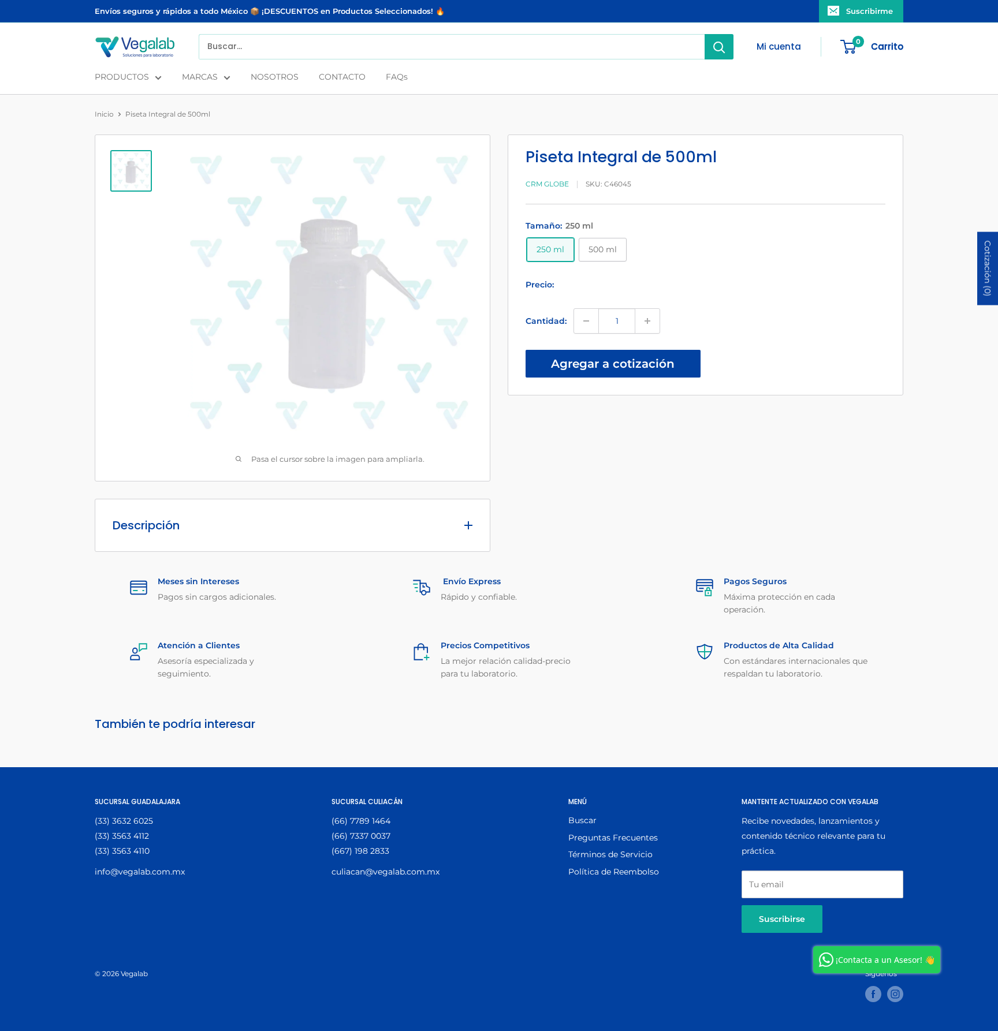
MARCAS (200, 77)
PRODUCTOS (122, 77)
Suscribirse (782, 919)
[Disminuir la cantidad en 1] (586, 321)
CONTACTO (342, 77)
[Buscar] (719, 46)
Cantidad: (546, 321)
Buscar (582, 820)
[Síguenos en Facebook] (873, 994)
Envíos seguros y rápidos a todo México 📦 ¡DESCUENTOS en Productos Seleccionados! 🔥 (270, 11)
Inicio (104, 114)
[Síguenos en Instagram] (895, 994)
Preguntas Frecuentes (613, 837)
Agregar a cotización (613, 364)
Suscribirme (869, 11)
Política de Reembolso (613, 871)
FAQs (397, 77)
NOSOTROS (275, 77)
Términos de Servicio (610, 854)
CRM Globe (547, 184)
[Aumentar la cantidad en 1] (647, 321)
